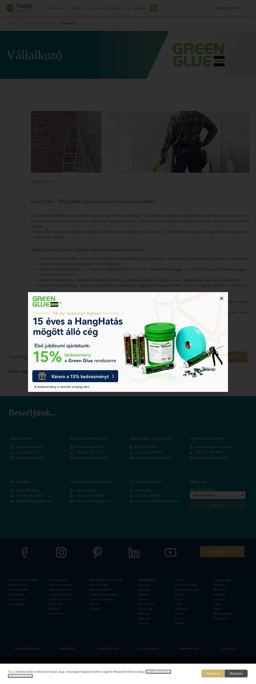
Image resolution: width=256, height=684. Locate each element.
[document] (128, 342)
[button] (221, 298)
